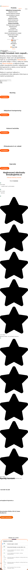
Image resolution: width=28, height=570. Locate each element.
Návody (13, 42)
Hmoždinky (13, 28)
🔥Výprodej (13, 47)
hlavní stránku (7, 63)
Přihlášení (14, 43)
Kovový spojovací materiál (13, 15)
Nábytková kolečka (13, 18)
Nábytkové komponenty (13, 10)
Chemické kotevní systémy (13, 25)
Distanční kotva (13, 26)
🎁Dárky (13, 40)
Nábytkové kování (12, 11)
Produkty (4, 97)
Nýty (13, 38)
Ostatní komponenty (13, 20)
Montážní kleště (13, 36)
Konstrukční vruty (13, 29)
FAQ (13, 45)
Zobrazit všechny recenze (14, 177)
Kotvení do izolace (13, 31)
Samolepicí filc (13, 16)
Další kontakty (6, 517)
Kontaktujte (21, 60)
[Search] (1, 83)
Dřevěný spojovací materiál (13, 13)
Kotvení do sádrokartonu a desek (13, 33)
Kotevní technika (13, 23)
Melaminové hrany (13, 21)
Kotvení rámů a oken (13, 34)
